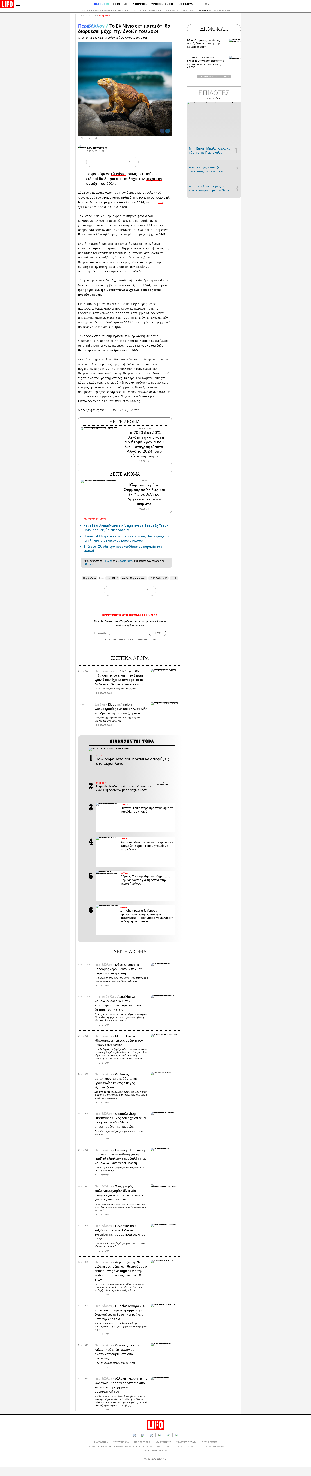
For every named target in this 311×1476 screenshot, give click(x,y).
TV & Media (153, 10)
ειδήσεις (88, 564)
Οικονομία (123, 10)
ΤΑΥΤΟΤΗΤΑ (101, 1442)
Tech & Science (170, 10)
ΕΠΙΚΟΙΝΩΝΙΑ (121, 1442)
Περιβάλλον (204, 10)
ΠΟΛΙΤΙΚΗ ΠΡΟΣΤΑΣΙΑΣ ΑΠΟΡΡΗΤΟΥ (138, 639)
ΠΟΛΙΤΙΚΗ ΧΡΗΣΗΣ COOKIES (181, 1446)
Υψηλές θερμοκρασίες (134, 578)
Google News (126, 560)
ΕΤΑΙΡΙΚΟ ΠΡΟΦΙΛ (186, 1442)
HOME (81, 16)
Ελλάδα (86, 10)
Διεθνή (97, 10)
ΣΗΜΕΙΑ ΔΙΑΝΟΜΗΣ (214, 1446)
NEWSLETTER (142, 1442)
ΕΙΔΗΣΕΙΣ (92, 16)
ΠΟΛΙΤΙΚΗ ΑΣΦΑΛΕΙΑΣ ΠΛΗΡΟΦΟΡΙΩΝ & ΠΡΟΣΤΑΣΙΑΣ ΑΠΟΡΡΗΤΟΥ (123, 1446)
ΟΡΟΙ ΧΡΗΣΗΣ (110, 639)
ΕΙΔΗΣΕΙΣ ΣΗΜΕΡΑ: (95, 519)
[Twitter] (167, 131)
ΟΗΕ (174, 578)
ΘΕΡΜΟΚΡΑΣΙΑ (158, 578)
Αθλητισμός (188, 10)
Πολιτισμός (138, 10)
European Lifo (222, 10)
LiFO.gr (107, 560)
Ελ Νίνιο (118, 174)
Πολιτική (109, 10)
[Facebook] (162, 131)
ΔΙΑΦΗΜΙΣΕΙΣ (163, 1442)
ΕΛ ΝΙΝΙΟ (112, 578)
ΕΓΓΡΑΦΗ (157, 632)
